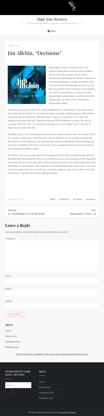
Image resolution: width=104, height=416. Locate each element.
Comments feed (12, 341)
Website (8, 301)
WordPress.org (12, 347)
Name (8, 276)
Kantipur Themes (68, 412)
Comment (10, 238)
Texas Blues (90, 199)
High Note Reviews (52, 19)
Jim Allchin (77, 199)
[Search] (8, 390)
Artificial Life (64, 199)
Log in (8, 330)
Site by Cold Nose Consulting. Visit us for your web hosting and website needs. (52, 354)
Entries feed (11, 336)
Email (8, 288)
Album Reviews (15, 199)
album (52, 199)
